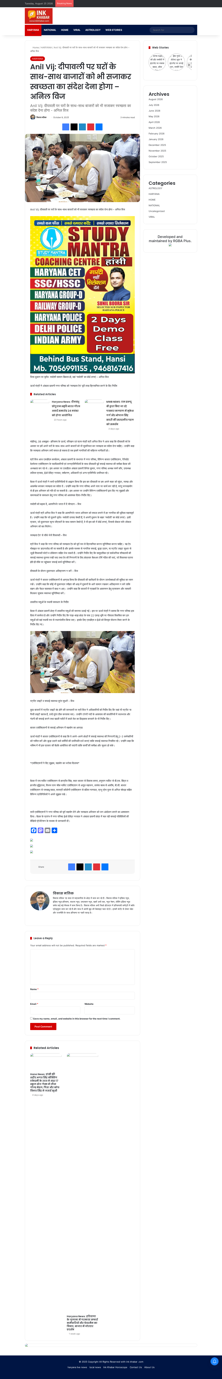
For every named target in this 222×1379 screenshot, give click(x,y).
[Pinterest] (90, 126)
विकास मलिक (41, 117)
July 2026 (154, 105)
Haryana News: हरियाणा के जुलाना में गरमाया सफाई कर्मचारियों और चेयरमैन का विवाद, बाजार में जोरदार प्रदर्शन (82, 1323)
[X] (74, 126)
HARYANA (33, 29)
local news (95, 1367)
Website (88, 1004)
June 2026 (154, 110)
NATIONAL (50, 29)
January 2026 (156, 139)
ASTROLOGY (93, 29)
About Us (149, 1367)
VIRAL (76, 29)
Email (34, 1004)
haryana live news (77, 1367)
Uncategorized (157, 211)
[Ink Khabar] (39, 16)
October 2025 (156, 156)
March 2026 (155, 127)
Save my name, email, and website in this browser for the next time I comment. (76, 1018)
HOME (65, 29)
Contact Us (136, 1367)
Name (34, 989)
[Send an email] (48, 117)
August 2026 (156, 99)
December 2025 (157, 145)
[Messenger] (99, 126)
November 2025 (157, 150)
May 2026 (154, 116)
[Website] (55, 918)
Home (35, 47)
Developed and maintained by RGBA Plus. (170, 239)
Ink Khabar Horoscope (115, 1367)
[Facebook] (65, 126)
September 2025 (158, 162)
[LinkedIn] (82, 126)
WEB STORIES (113, 29)
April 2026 (154, 122)
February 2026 (156, 133)
